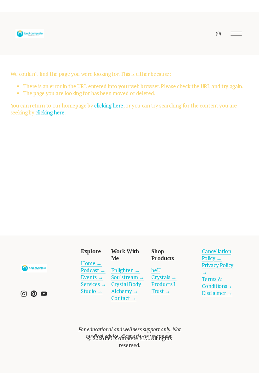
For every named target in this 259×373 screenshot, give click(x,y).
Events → (92, 277)
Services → (93, 284)
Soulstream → (127, 277)
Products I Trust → (163, 288)
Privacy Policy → (217, 269)
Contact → (123, 298)
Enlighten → (125, 270)
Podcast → (93, 270)
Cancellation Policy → (216, 255)
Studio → (91, 291)
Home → (91, 263)
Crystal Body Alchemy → (126, 288)
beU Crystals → (164, 274)
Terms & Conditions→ (217, 283)
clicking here (108, 105)
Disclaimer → (217, 293)
